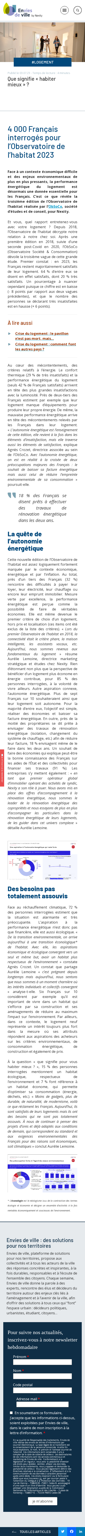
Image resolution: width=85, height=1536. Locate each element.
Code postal (22, 1384)
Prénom (21, 1356)
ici (40, 1478)
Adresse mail (28, 1399)
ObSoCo (55, 206)
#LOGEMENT (43, 62)
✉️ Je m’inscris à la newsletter (2, 768)
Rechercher (77, 10)
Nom (18, 1370)
